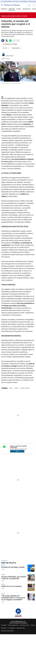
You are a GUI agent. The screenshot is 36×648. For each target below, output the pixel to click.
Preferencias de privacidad (7, 630)
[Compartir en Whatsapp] (10, 41)
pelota (16, 388)
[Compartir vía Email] (17, 41)
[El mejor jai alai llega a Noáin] (31, 568)
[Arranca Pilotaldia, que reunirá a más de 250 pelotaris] (31, 577)
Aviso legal (3, 625)
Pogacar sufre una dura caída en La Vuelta (14, 16)
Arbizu (11, 388)
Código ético (4, 628)
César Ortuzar (9, 55)
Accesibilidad (12, 628)
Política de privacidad (13, 625)
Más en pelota (8, 562)
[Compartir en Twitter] (6, 41)
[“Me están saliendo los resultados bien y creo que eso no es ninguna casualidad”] (31, 596)
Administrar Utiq (20, 628)
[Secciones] (2, 5)
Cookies (32, 625)
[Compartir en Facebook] (2, 41)
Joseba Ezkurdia (24, 388)
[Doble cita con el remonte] (31, 587)
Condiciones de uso (24, 625)
